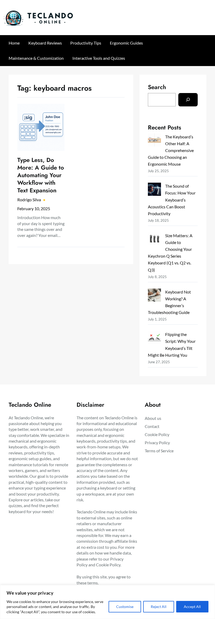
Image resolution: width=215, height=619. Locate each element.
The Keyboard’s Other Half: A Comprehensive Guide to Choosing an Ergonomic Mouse (171, 150)
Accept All (192, 606)
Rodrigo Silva (29, 199)
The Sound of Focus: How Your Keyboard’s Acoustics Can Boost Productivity (172, 199)
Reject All (158, 606)
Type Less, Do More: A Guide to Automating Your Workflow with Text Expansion (40, 175)
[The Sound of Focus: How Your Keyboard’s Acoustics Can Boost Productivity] (154, 190)
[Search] (188, 99)
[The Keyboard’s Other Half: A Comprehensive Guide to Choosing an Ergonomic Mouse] (154, 140)
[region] (107, 602)
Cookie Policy (108, 564)
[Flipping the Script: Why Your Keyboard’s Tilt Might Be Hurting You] (154, 338)
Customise (124, 606)
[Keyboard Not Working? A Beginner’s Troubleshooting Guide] (154, 296)
